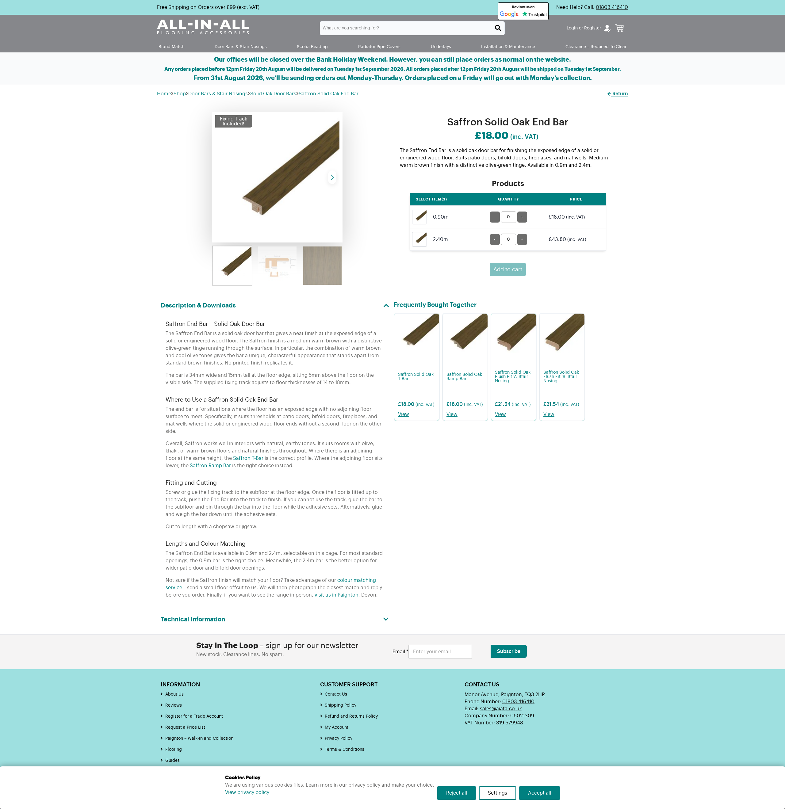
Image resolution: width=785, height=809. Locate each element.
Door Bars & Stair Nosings (241, 46)
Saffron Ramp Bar (210, 465)
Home (164, 93)
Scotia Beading (312, 46)
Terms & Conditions (344, 749)
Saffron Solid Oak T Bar (416, 376)
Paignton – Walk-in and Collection (199, 738)
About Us (174, 694)
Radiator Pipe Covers (379, 46)
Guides (172, 760)
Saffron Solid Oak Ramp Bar (464, 376)
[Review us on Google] (509, 14)
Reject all (456, 793)
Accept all (539, 793)
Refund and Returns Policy (351, 716)
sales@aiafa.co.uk (501, 708)
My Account (336, 727)
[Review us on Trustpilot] (534, 14)
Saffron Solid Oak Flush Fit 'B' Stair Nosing (561, 376)
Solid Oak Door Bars (273, 93)
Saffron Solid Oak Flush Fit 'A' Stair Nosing (512, 376)
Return (619, 93)
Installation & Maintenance (508, 46)
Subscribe (508, 651)
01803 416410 (612, 7)
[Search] (498, 28)
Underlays (441, 46)
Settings (497, 793)
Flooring (173, 749)
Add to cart (507, 269)
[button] (332, 177)
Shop (180, 93)
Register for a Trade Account (194, 716)
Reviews (173, 705)
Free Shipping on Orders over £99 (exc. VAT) (208, 7)
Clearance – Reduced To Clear (595, 46)
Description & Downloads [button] (198, 306)
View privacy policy (247, 792)
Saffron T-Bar (248, 458)
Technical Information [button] (193, 619)
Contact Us (336, 694)
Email (400, 651)
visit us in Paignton (336, 595)
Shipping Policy (340, 705)
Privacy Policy (338, 738)
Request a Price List (185, 727)
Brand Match (171, 46)
